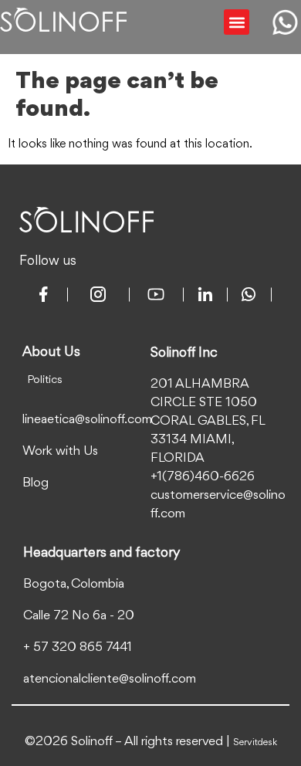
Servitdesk (255, 742)
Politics (45, 380)
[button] (236, 22)
